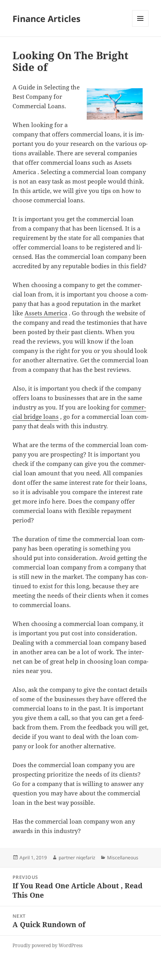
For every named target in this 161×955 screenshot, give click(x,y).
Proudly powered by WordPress (47, 945)
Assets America (46, 313)
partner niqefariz (77, 857)
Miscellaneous (122, 857)
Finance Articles (46, 18)
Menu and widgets (140, 26)
